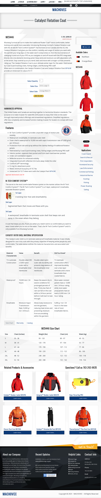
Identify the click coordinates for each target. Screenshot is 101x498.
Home (17, 5)
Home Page (73, 459)
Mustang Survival (75, 467)
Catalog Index (74, 465)
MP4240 (68, 68)
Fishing (86, 182)
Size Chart (9, 323)
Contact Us (34, 5)
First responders (86, 161)
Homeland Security (86, 164)
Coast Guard (86, 154)
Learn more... (17, 398)
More (60, 2)
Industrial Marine (86, 175)
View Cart (87, 47)
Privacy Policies (74, 471)
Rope (43, 2)
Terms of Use (74, 474)
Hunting (86, 179)
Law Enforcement (86, 168)
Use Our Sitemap (75, 463)
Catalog (25, 5)
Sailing (86, 189)
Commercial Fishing (86, 172)
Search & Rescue (86, 157)
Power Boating (86, 186)
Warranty (20, 323)
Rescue (52, 2)
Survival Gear (32, 2)
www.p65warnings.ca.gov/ (43, 461)
